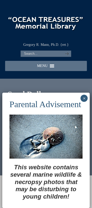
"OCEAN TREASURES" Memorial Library (46, 21)
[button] (42, 66)
